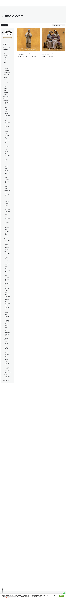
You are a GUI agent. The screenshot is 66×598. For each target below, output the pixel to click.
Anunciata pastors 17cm (7, 264)
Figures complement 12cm (7, 172)
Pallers (5, 84)
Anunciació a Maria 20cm (7, 322)
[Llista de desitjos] (55, 33)
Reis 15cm (7, 209)
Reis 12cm (7, 163)
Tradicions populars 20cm (7, 334)
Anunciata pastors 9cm (7, 117)
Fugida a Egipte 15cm (7, 233)
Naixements (6, 96)
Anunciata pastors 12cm (7, 166)
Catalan (8, 597)
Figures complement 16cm (7, 246)
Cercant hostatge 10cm (7, 131)
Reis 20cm (7, 294)
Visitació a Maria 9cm (7, 142)
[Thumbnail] (8, 33)
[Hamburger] (2, 33)
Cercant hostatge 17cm (7, 279)
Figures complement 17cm (7, 270)
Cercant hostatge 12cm (7, 181)
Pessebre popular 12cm (7, 186)
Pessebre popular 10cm (7, 148)
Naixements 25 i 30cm (7, 343)
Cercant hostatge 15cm (7, 227)
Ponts (5, 88)
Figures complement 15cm (7, 218)
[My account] (52, 33)
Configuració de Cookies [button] (52, 595)
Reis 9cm (7, 113)
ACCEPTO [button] (62, 595)
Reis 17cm (7, 261)
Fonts (5, 79)
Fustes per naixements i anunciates (7, 76)
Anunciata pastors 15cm (7, 213)
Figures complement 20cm (7, 303)
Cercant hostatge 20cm (7, 312)
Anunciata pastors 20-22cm (7, 298)
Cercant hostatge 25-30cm (7, 369)
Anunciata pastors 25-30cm (7, 352)
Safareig (6, 81)
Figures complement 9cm (7, 122)
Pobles (5, 86)
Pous (5, 90)
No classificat (6, 380)
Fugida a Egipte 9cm (7, 137)
